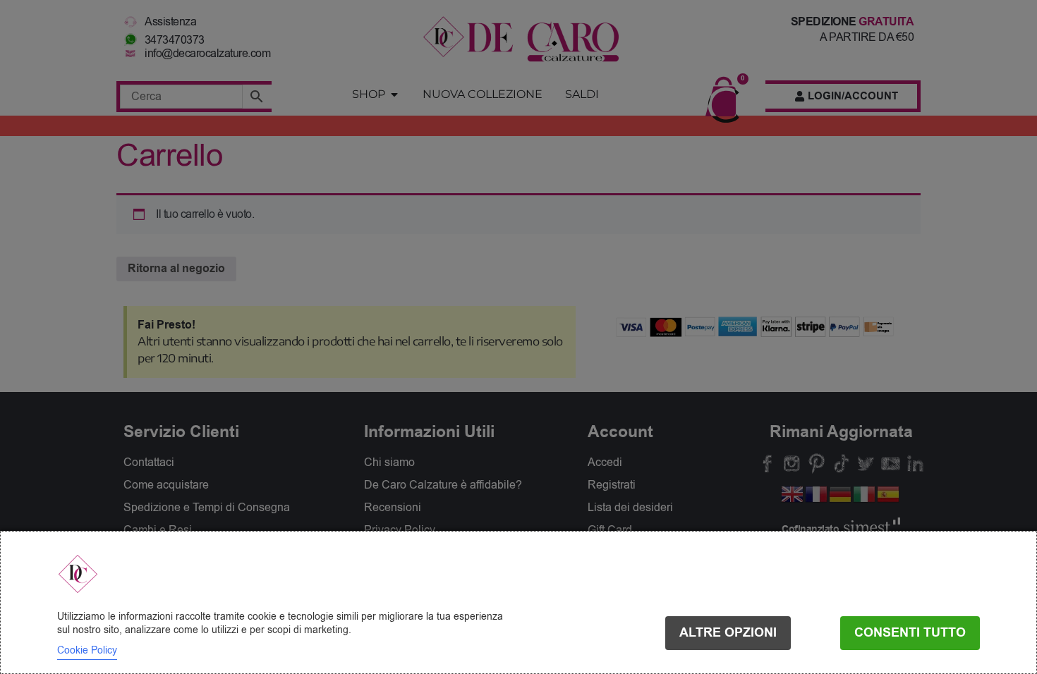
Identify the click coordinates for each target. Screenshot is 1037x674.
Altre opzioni (728, 633)
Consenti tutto (910, 633)
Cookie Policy (87, 650)
